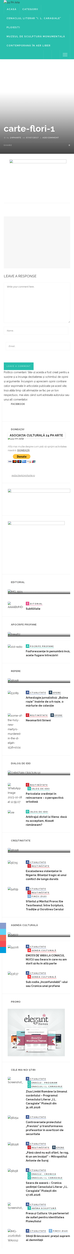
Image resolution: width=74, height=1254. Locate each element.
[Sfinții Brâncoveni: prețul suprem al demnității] (15, 1235)
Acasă (12, 9)
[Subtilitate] (15, 605)
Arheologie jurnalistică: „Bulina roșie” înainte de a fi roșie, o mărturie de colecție (47, 701)
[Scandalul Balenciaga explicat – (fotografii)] (15, 591)
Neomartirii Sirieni (38, 720)
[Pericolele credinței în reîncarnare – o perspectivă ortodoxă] (15, 793)
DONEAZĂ (23, 450)
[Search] (56, 54)
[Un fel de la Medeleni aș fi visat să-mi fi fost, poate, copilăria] (14, 633)
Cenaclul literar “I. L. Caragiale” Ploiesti (34, 23)
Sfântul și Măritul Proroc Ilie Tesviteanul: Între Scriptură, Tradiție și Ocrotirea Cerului (45, 905)
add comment (51, 137)
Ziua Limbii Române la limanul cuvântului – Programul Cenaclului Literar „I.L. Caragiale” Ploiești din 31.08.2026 (46, 1099)
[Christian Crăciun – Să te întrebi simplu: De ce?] (24, 772)
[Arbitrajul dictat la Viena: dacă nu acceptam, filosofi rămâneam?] (11, 812)
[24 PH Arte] (12, 2)
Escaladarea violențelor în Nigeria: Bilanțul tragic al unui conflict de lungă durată (46, 875)
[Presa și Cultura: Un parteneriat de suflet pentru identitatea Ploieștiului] (15, 1206)
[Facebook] (47, 54)
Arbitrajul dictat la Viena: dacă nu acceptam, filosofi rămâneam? (46, 820)
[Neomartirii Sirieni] (15, 731)
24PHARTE (15, 137)
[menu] (65, 54)
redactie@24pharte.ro (23, 475)
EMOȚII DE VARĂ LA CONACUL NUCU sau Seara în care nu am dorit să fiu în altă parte (46, 959)
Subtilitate (33, 608)
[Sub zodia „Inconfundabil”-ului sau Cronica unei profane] (13, 973)
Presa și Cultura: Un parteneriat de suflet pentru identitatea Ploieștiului (47, 1217)
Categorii (30, 9)
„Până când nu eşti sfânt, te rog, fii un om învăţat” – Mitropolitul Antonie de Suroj (47, 1156)
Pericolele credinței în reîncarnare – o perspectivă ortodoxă (44, 797)
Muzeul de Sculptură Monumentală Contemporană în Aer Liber (36, 41)
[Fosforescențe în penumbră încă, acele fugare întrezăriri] (15, 646)
